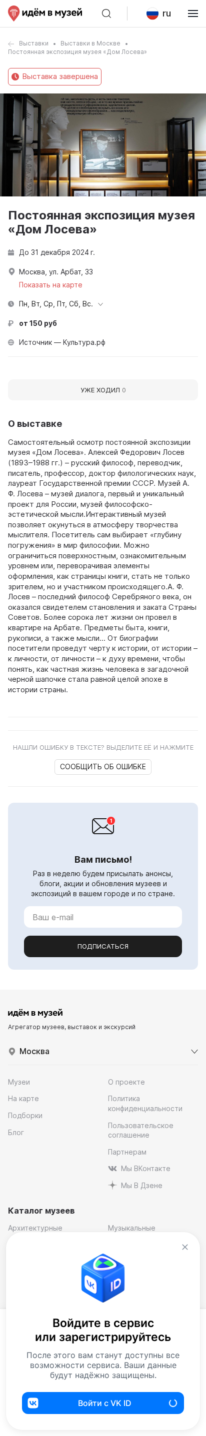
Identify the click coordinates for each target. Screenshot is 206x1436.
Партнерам (127, 1152)
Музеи (19, 1082)
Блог (16, 1132)
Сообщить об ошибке (103, 766)
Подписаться (103, 946)
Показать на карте (50, 284)
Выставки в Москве (90, 43)
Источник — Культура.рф (62, 342)
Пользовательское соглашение (141, 1130)
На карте (23, 1098)
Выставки (33, 43)
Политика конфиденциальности (145, 1103)
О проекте (126, 1082)
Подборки (25, 1115)
